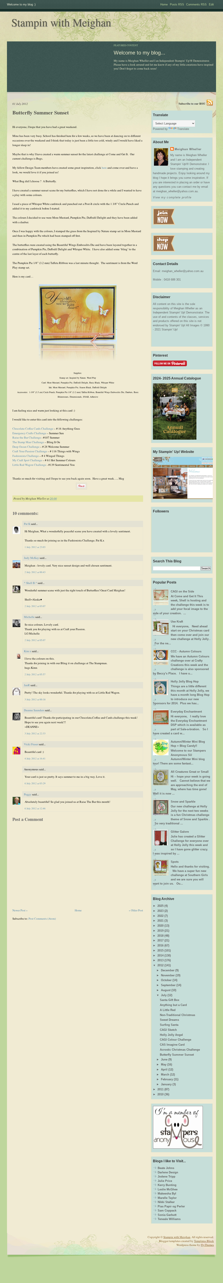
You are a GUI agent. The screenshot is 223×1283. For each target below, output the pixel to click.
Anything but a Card (173, 1005)
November (168, 975)
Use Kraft (177, 621)
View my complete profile (172, 197)
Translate (183, 129)
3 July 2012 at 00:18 (35, 699)
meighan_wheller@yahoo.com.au (182, 271)
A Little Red (168, 1010)
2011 (160, 1089)
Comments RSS (196, 4)
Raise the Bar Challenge (26, 437)
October (166, 980)
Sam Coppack (167, 1210)
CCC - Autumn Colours (186, 651)
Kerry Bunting (167, 1185)
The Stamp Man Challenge (28, 442)
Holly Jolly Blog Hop (185, 681)
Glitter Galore (180, 831)
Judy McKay (31, 558)
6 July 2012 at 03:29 (35, 783)
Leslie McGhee (167, 1189)
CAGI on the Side (182, 591)
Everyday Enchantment (186, 711)
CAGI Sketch (168, 1029)
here (104, 168)
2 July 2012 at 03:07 (35, 606)
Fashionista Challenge (25, 456)
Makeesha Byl (167, 1193)
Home (164, 4)
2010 (160, 1094)
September (168, 985)
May (163, 1064)
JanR (27, 685)
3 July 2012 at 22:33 (35, 733)
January (166, 1084)
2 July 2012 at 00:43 (35, 572)
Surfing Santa (169, 1024)
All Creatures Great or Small (190, 771)
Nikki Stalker (166, 1202)
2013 (160, 960)
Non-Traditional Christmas (177, 1015)
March (165, 1074)
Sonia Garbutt (167, 1215)
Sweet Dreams (169, 1019)
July (164, 995)
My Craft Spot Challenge (27, 460)
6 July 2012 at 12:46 (35, 808)
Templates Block (204, 1241)
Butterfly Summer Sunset (40, 112)
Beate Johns (166, 1168)
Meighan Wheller (188, 149)
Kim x (27, 651)
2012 (160, 965)
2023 (160, 910)
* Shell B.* (30, 583)
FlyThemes (207, 1245)
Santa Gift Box (169, 1000)
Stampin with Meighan (61, 22)
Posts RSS (177, 4)
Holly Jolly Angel (171, 1034)
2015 (160, 950)
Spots (175, 861)
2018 (160, 935)
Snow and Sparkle (183, 801)
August (166, 990)
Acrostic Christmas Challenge (180, 1049)
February (167, 1079)
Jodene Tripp (166, 1176)
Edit (211, 4)
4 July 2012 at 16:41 (35, 758)
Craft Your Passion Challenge (29, 451)
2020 (160, 925)
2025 (160, 905)
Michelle (29, 617)
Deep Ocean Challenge (25, 447)
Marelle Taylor (167, 1198)
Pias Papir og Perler (171, 1206)
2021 (160, 920)
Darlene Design (168, 1172)
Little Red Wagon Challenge (29, 465)
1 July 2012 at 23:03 (35, 547)
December (167, 970)
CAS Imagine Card (172, 1044)
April (164, 1069)
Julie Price (165, 1181)
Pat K (27, 524)
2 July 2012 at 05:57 (35, 674)
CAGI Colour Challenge (175, 1039)
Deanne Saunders (34, 710)
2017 (160, 940)
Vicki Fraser (31, 744)
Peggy (27, 794)
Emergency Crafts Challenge (29, 433)
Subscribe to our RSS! (192, 103)
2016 (160, 945)
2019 (160, 930)
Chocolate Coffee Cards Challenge (32, 429)
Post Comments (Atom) (42, 919)
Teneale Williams (169, 1219)
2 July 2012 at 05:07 (35, 640)
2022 (160, 915)
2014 (160, 955)
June (164, 1059)
